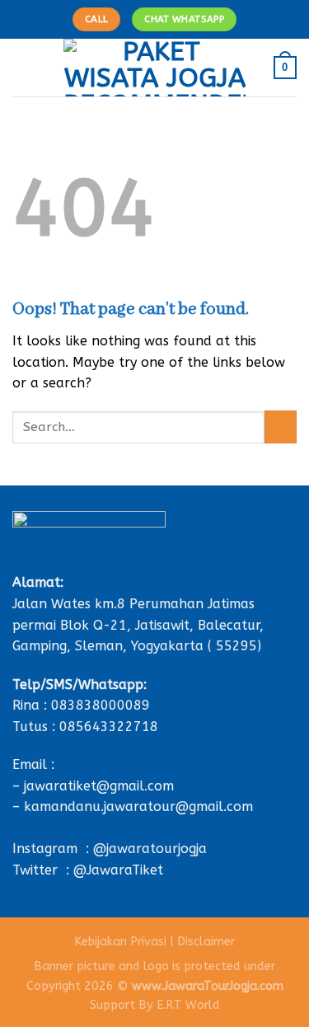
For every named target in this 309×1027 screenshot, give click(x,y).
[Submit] (281, 426)
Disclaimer (206, 942)
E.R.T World (188, 1005)
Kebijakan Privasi (120, 942)
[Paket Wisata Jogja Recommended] (154, 67)
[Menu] (22, 67)
